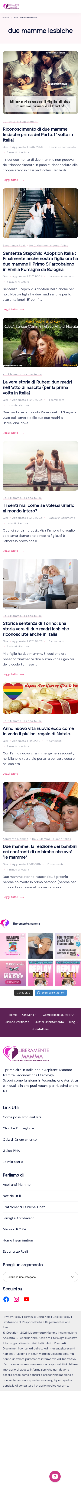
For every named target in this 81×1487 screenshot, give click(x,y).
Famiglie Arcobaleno (18, 1218)
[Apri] (76, 7)
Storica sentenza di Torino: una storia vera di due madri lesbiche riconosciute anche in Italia (36, 628)
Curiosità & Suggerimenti (20, 121)
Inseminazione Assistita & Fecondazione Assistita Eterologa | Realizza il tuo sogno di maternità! (40, 1338)
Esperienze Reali (14, 245)
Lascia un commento (63, 147)
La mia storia (13, 1162)
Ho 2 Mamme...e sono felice (48, 245)
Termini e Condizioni (37, 1317)
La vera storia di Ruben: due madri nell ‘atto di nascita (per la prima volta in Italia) (37, 387)
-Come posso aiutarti (55, 1015)
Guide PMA (11, 1150)
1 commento (56, 400)
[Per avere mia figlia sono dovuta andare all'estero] (13, 973)
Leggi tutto (10, 180)
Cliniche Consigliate (18, 1128)
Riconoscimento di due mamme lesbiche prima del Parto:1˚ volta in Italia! (38, 134)
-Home (12, 1015)
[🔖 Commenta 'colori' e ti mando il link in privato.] (13, 946)
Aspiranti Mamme (17, 1184)
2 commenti (54, 741)
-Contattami (40, 1029)
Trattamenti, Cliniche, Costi (24, 1207)
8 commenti (55, 864)
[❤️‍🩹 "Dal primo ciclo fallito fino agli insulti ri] (68, 946)
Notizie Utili (12, 1196)
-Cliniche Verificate (16, 1022)
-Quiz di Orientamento (48, 1022)
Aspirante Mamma (15, 839)
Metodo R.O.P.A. (15, 1229)
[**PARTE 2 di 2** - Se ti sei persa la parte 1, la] (40, 973)
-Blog (71, 1022)
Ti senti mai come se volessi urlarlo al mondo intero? (38, 508)
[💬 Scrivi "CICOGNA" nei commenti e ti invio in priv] (40, 946)
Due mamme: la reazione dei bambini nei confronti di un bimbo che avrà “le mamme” (40, 852)
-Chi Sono (27, 1015)
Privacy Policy (12, 1317)
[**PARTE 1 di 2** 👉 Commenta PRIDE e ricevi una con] (68, 973)
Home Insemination (18, 1240)
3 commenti (56, 641)
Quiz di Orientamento (20, 1139)
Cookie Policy (61, 1317)
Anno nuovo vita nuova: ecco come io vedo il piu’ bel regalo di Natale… (38, 731)
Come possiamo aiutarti (22, 1117)
